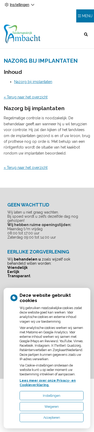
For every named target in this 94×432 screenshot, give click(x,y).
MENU (87, 16)
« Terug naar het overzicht (26, 97)
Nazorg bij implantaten (33, 82)
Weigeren (51, 407)
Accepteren (51, 417)
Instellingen (51, 396)
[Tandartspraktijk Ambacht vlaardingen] (22, 34)
